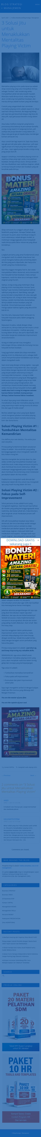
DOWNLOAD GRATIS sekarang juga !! (20, 542)
